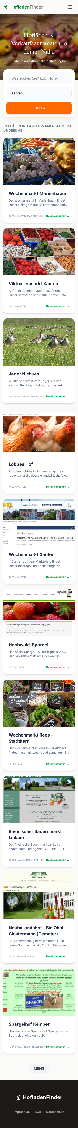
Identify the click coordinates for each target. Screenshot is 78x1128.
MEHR (39, 1068)
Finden (39, 108)
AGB (38, 1112)
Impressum (22, 1112)
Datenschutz (55, 1112)
